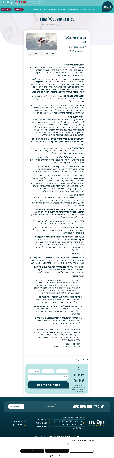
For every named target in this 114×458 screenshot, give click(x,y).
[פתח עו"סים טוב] (41, 10)
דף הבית (70, 25)
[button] (11, 3)
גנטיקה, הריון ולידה (59, 25)
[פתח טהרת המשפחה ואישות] (68, 10)
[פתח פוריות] (93, 10)
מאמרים (65, 25)
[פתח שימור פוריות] (58, 10)
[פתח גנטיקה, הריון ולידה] (81, 10)
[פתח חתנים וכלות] (49, 10)
